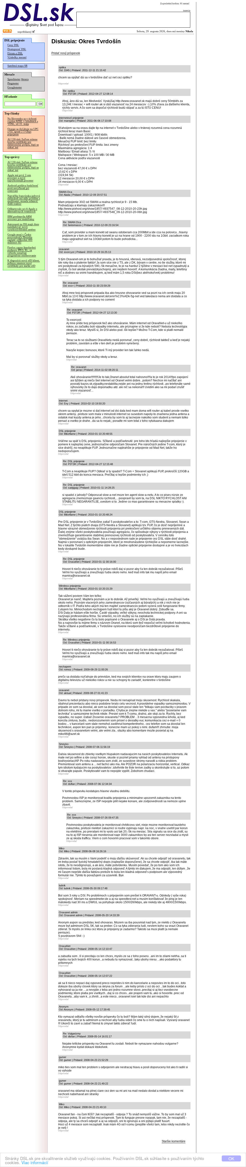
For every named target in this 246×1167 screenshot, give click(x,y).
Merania (25, 79)
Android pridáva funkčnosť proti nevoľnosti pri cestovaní (22, 188)
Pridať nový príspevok (65, 53)
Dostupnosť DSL (16, 49)
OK (231, 1158)
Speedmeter (13, 79)
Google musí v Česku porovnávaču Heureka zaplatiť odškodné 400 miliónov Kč (19, 238)
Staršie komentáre (173, 1141)
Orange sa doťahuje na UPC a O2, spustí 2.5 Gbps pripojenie (22, 132)
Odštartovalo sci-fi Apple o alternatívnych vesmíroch (22, 210)
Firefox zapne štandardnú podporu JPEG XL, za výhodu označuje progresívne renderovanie (21, 251)
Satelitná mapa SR (17, 65)
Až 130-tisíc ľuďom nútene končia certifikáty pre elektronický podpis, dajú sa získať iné (23, 143)
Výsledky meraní (16, 57)
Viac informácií (34, 1162)
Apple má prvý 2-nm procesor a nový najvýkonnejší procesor (20, 178)
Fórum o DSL (15, 53)
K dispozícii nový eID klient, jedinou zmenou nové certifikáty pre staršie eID (23, 263)
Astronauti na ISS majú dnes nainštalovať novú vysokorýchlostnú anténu (23, 227)
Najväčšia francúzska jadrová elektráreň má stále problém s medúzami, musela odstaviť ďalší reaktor (23, 200)
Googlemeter (14, 87)
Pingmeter (13, 83)
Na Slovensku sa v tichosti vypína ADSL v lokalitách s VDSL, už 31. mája (22, 121)
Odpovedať (63, 83)
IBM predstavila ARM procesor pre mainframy (20, 218)
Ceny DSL (13, 45)
